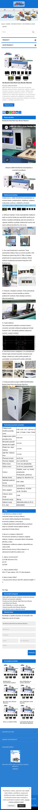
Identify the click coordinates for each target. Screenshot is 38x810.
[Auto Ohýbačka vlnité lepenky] (27, 691)
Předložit (32, 653)
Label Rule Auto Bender (10, 603)
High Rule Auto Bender (25, 601)
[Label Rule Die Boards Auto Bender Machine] (27, 712)
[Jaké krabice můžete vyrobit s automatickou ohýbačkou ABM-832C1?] (15, 756)
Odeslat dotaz (9, 105)
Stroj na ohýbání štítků (10, 722)
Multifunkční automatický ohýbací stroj (9, 682)
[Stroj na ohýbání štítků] (10, 712)
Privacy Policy (33, 805)
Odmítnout (11, 805)
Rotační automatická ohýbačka (12, 599)
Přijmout (21, 805)
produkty (8, 24)
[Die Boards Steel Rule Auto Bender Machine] (18, 66)
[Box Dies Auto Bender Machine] (10, 691)
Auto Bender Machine (16, 24)
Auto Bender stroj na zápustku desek (14, 609)
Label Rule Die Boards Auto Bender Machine (26, 722)
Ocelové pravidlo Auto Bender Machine (14, 607)
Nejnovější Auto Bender (10, 597)
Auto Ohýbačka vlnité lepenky (26, 702)
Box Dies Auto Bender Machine (9, 702)
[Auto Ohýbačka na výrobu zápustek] (27, 671)
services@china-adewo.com (15, 552)
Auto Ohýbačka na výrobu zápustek (13, 605)
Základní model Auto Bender (25, 597)
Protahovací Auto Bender (10, 601)
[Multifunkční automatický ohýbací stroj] (10, 671)
